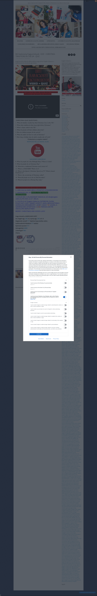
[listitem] (48, 280)
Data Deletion (41, 338)
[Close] (71, 257)
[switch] (65, 283)
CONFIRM (39, 334)
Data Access (48, 338)
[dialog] (48, 298)
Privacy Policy (56, 338)
